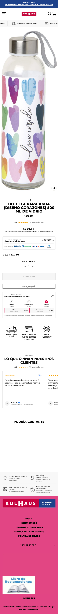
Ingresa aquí (29, 598)
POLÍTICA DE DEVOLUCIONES (29, 532)
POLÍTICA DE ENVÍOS (29, 536)
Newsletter (28, 545)
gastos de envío (25, 231)
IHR (29, 200)
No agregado (29, 286)
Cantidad (29, 261)
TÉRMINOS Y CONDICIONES (29, 527)
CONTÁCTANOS (29, 523)
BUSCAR (29, 519)
